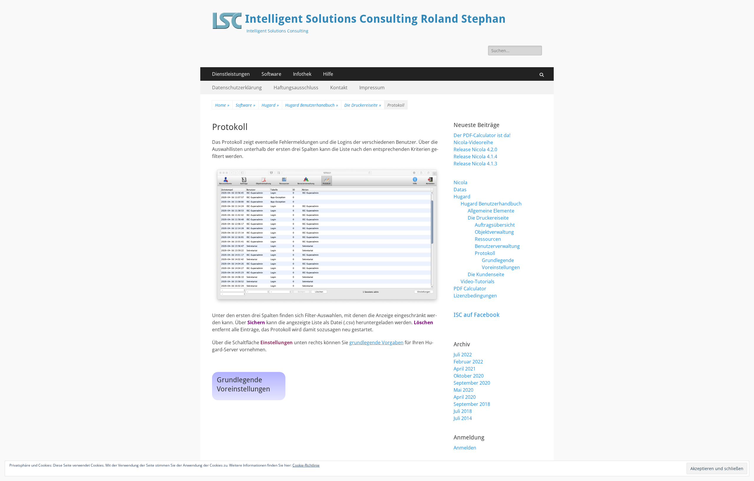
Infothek (302, 74)
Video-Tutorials (478, 281)
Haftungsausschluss (296, 87)
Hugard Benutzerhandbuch (311, 105)
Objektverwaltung (494, 232)
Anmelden (465, 447)
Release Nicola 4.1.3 (475, 163)
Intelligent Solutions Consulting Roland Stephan (375, 18)
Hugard (270, 105)
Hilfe (328, 74)
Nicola (460, 182)
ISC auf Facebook (477, 314)
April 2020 (465, 397)
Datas (460, 189)
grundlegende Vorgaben (376, 342)
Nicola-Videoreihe (473, 142)
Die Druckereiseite (362, 105)
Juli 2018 (463, 411)
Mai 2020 (463, 390)
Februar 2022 (468, 361)
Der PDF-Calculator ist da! (482, 135)
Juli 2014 (463, 418)
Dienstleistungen (231, 74)
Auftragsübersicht (495, 225)
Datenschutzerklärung (237, 87)
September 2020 (472, 383)
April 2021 (465, 368)
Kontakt (339, 87)
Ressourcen (488, 239)
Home (222, 105)
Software (271, 74)
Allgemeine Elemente (491, 210)
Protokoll (485, 253)
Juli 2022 (463, 354)
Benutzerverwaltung (497, 246)
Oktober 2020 (469, 376)
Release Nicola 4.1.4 (475, 156)
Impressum (372, 87)
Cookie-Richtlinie (306, 465)
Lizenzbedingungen (475, 295)
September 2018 (472, 404)
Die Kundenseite (486, 274)
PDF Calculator (470, 288)
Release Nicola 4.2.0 (475, 149)
